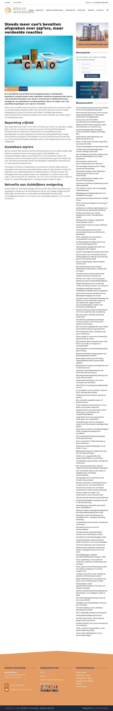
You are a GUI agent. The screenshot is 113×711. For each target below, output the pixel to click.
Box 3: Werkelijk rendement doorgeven (91, 613)
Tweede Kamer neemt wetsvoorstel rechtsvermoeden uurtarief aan (90, 275)
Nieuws (91, 10)
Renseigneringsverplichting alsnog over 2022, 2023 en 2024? (92, 376)
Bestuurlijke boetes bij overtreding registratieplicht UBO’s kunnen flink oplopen (90, 361)
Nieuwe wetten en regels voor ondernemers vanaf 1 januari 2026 (89, 494)
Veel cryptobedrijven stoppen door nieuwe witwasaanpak (89, 179)
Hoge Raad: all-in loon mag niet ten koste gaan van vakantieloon (90, 418)
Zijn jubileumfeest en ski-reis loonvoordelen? (87, 528)
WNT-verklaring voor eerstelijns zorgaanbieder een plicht (88, 238)
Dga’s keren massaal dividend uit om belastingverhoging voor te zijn (91, 294)
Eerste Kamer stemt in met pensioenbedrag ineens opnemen (89, 162)
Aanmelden (93, 76)
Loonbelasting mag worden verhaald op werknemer (92, 462)
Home (31, 10)
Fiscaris (7, 2)
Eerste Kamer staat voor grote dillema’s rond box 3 (91, 226)
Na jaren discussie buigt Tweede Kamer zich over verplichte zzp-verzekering (92, 311)
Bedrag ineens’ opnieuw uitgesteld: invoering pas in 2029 (90, 221)
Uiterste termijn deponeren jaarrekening (92, 497)
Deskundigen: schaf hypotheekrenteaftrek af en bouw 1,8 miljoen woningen (90, 586)
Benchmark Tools (83, 675)
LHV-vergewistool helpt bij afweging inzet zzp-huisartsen (90, 437)
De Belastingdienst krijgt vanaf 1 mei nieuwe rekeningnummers (90, 243)
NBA (42, 672)
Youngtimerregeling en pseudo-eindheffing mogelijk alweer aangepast (91, 290)
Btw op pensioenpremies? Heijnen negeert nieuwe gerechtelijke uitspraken (92, 467)
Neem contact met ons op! (91, 94)
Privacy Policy (81, 686)
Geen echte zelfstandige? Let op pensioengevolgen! (89, 634)
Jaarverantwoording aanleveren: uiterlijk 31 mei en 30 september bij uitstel (92, 109)
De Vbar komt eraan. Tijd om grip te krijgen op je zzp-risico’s (90, 619)
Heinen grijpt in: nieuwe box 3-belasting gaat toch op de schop (91, 338)
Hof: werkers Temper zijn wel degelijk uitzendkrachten (91, 189)
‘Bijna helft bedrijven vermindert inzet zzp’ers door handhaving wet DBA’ (91, 580)
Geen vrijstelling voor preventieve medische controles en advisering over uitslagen (91, 562)
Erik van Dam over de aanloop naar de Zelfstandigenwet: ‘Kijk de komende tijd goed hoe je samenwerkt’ (91, 257)
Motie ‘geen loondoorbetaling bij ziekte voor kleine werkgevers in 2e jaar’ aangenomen (91, 569)
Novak (43, 676)
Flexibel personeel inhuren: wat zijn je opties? (91, 396)
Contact (100, 10)
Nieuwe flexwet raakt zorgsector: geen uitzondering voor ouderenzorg (91, 126)
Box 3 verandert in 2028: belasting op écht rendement (90, 442)
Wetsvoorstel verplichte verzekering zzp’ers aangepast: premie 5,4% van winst (90, 550)
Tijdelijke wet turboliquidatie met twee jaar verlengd (91, 604)
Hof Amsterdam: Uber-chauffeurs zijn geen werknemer (91, 333)
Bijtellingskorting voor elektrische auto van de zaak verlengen (91, 452)
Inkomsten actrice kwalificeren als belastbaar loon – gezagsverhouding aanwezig (90, 517)
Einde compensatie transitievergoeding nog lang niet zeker (91, 143)
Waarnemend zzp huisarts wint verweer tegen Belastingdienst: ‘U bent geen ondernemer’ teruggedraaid (92, 115)
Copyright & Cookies (13, 708)
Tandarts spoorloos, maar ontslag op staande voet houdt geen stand (90, 575)
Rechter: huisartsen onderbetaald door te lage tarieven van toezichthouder (91, 484)
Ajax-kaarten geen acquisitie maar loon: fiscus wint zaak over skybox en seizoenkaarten (92, 344)
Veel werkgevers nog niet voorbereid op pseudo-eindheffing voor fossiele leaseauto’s (92, 156)
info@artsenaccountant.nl (20, 689)
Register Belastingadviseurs (51, 680)
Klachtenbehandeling (84, 681)
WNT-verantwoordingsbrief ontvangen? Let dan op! (91, 204)
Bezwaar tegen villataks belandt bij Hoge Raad (90, 316)
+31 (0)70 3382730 (16, 685)
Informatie (70, 10)
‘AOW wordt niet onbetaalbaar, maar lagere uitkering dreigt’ (90, 629)
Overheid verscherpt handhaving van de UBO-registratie (92, 184)
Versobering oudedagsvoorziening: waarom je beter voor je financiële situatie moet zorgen (90, 322)
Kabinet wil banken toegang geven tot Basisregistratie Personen (91, 355)
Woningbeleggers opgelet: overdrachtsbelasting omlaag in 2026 (91, 556)
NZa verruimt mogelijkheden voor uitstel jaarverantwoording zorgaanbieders (92, 328)
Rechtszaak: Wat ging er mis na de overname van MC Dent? (89, 381)
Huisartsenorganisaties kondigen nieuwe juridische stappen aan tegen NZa (90, 132)
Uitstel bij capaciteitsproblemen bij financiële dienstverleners (89, 372)
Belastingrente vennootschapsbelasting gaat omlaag (92, 350)
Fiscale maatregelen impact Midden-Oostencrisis (90, 263)
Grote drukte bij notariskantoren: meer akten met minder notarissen (91, 406)
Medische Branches (54, 10)
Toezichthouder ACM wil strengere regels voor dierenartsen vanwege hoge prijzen (92, 424)
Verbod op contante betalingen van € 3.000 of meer (90, 447)
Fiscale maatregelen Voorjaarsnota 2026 (92, 146)
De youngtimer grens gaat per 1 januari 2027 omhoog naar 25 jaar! (91, 391)
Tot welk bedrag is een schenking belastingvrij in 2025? (89, 609)
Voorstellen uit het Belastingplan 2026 (91, 537)
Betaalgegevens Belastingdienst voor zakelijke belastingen (91, 194)
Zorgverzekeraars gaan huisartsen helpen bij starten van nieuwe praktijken (91, 541)
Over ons (81, 10)
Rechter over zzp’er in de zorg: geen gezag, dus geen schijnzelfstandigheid (91, 280)
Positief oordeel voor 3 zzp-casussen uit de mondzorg (92, 624)
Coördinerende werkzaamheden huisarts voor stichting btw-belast (89, 533)
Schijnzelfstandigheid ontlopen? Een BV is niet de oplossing (91, 501)
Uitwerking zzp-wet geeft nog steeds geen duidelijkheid (90, 506)
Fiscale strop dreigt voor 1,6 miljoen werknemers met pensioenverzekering (91, 489)
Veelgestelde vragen (84, 678)
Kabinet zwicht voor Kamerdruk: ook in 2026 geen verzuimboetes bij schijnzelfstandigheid (91, 412)
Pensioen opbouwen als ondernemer (90, 545)
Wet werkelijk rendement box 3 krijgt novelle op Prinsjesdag (90, 167)
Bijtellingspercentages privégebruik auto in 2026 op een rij (92, 367)
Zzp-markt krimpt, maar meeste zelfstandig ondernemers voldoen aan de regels (91, 269)
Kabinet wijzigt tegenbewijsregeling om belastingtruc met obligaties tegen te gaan (91, 593)
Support (79, 684)
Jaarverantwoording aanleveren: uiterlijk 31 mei (92, 199)
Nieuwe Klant (81, 672)
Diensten (39, 10)
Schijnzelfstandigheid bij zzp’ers (89, 615)
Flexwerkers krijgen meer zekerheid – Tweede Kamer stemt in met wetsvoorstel (91, 173)
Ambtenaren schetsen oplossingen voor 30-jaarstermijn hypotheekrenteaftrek (92, 209)
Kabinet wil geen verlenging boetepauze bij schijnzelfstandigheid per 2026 (92, 511)
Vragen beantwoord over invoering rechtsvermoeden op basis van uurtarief (92, 285)
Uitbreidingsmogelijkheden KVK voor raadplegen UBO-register (90, 248)
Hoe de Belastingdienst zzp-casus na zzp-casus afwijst (90, 599)
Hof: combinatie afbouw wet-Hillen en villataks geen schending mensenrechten (91, 473)
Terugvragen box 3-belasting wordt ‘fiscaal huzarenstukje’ (90, 479)
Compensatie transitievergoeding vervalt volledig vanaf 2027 (89, 150)
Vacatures (17, 2)
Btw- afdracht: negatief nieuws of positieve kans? (89, 401)
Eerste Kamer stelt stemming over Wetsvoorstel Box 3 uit (89, 138)
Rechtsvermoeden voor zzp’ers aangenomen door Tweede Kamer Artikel (89, 215)
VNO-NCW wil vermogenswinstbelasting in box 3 (92, 386)
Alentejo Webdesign (100, 708)
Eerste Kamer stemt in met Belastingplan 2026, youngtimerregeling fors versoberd (92, 431)
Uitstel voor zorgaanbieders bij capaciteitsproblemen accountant (89, 457)
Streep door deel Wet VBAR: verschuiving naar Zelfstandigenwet (90, 121)
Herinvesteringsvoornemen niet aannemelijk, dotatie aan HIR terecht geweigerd (90, 232)
